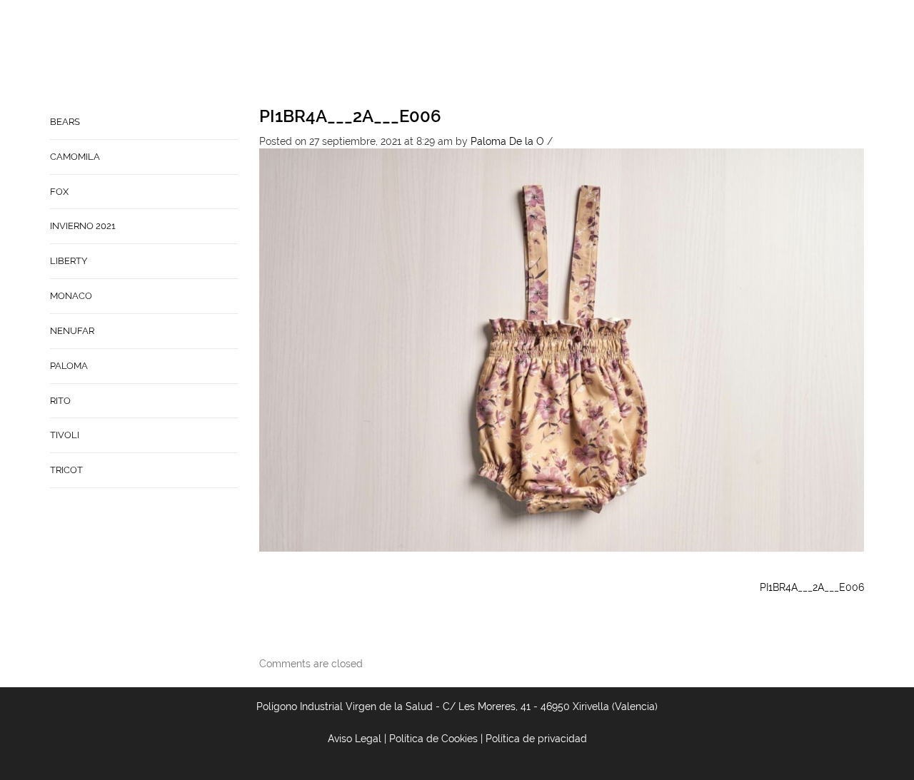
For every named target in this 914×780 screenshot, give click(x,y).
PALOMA (69, 365)
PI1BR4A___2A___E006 (350, 116)
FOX (59, 191)
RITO (60, 400)
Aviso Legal (354, 738)
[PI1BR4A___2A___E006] (562, 349)
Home (457, 54)
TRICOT (66, 470)
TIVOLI (64, 435)
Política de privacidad (536, 738)
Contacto (577, 54)
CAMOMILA (75, 156)
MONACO (71, 295)
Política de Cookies (433, 738)
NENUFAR (72, 330)
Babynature (653, 54)
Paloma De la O (507, 141)
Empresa (511, 54)
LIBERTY (68, 260)
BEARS (65, 121)
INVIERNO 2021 (83, 226)
